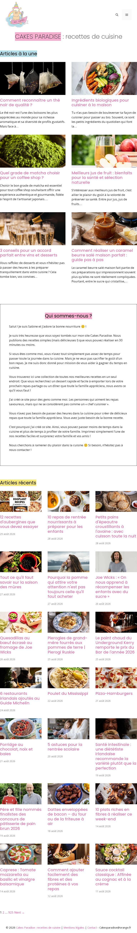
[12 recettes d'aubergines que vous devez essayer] (21, 510)
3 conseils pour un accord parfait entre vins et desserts (28, 253)
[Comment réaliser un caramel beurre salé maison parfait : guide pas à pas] (104, 243)
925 (11, 912)
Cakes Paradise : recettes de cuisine (38, 927)
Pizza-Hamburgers (114, 693)
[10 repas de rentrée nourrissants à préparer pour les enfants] (68, 510)
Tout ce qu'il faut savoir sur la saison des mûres (19, 582)
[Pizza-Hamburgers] (116, 686)
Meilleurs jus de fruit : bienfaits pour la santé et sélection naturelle (102, 177)
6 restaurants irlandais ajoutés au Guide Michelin (20, 698)
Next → (19, 912)
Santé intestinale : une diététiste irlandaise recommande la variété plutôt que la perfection (115, 756)
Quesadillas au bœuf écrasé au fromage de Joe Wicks (16, 645)
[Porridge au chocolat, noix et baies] (21, 737)
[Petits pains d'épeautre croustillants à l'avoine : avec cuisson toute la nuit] (116, 510)
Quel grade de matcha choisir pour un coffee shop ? (30, 175)
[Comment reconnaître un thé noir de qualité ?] (32, 92)
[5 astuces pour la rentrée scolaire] (68, 737)
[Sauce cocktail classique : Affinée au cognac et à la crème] (116, 862)
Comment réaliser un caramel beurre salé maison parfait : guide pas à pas (102, 255)
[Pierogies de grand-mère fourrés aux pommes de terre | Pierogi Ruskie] (68, 630)
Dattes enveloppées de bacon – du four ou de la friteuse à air (68, 816)
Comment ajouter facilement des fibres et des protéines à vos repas (66, 879)
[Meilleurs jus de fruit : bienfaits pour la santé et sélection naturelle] (104, 165)
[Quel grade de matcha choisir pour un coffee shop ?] (32, 165)
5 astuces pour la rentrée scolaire (65, 747)
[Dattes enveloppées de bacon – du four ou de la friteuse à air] (68, 802)
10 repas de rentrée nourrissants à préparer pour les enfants (67, 524)
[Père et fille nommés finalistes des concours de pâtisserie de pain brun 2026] (21, 802)
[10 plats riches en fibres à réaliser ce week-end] (116, 802)
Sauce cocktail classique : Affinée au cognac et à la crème (113, 877)
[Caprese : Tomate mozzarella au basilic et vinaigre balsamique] (21, 862)
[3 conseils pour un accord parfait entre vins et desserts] (32, 243)
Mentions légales (74, 927)
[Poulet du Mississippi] (68, 686)
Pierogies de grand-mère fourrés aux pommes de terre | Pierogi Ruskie (67, 645)
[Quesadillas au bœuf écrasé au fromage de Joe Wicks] (21, 630)
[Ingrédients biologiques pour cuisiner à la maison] (104, 92)
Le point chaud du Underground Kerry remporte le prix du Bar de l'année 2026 (115, 645)
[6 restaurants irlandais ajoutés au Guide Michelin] (21, 686)
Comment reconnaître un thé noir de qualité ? (30, 102)
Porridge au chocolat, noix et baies (16, 749)
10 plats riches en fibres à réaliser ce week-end (113, 814)
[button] (117, 14)
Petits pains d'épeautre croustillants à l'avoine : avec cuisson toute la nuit (115, 526)
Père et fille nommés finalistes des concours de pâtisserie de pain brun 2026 (20, 819)
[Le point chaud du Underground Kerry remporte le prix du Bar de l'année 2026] (116, 630)
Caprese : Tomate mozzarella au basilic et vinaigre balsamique (18, 877)
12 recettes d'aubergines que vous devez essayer (19, 521)
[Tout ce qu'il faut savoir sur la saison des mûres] (21, 570)
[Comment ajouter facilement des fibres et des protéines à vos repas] (68, 862)
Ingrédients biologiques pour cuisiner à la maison (100, 102)
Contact (92, 927)
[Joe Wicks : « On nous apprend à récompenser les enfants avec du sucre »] (116, 570)
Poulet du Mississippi (68, 693)
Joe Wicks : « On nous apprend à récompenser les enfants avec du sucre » (112, 587)
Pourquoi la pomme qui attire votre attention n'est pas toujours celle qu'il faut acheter (68, 587)
